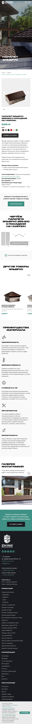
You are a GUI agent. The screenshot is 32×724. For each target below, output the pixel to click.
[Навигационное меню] (29, 2)
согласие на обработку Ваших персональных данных (10, 706)
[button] (26, 2)
